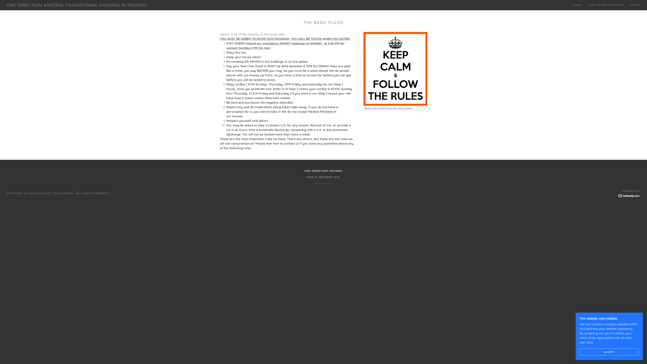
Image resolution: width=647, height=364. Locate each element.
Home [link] (577, 5)
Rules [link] (635, 5)
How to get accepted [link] (606, 5)
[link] (77, 5)
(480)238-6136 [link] (323, 183)
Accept (609, 351)
